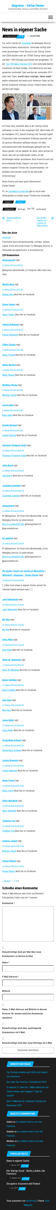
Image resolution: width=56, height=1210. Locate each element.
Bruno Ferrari (8, 780)
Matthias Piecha (9, 385)
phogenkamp (8, 505)
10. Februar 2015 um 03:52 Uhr (13, 450)
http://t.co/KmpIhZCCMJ (13, 524)
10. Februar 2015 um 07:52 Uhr (13, 543)
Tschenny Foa (8, 820)
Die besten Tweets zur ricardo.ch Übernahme (42, 222)
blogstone (35, 36)
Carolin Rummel (9, 425)
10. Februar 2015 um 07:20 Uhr (13, 511)
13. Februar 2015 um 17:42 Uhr (13, 866)
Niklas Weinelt (9, 365)
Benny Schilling (9, 680)
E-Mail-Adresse (10, 976)
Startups (20, 202)
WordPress (31, 1200)
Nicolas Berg (8, 284)
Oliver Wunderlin (10, 800)
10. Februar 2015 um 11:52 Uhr (13, 605)
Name (5, 962)
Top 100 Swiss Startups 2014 (19, 64)
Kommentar (8, 903)
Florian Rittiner (9, 861)
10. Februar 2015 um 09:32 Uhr (13, 580)
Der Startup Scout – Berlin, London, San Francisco (25, 1172)
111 (24, 1179)
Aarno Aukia (8, 405)
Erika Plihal (7, 639)
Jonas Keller (8, 720)
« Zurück (6, 881)
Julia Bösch (7, 465)
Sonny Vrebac (8, 304)
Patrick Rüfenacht (10, 324)
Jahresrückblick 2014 (13, 219)
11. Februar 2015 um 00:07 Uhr (13, 665)
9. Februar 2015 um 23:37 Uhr (12, 289)
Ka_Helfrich (7, 538)
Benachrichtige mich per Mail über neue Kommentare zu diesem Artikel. (21, 954)
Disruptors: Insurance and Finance (23, 1183)
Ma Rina (6, 619)
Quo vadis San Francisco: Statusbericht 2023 (26, 1082)
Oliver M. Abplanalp (11, 659)
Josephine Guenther (11, 485)
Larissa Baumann (10, 760)
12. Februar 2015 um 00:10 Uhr (13, 786)
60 (21, 1189)
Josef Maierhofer (10, 599)
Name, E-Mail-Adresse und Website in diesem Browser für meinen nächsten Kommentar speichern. (24, 1013)
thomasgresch (8, 260)
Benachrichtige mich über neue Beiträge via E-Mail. (27, 1043)
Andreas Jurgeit (9, 841)
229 (19, 37)
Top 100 (30, 208)
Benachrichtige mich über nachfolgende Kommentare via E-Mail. (21, 1030)
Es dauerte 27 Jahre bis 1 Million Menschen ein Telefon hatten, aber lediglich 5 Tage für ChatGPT (27, 1091)
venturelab (26, 43)
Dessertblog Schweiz (11, 740)
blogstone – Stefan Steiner (28, 5)
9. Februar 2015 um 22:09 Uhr (12, 265)
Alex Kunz (6, 700)
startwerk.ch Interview (18, 191)
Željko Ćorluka (9, 344)
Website (6, 991)
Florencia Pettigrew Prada (14, 445)
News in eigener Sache (17, 1160)
